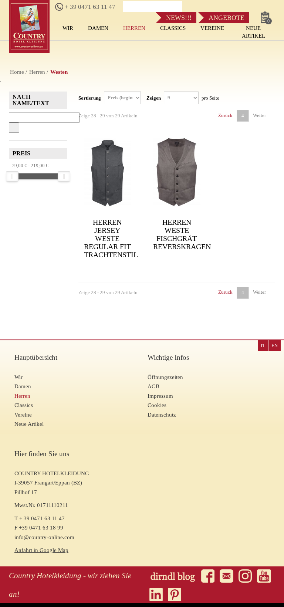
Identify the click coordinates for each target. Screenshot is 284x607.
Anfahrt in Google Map (41, 550)
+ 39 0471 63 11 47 (89, 6)
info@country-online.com (44, 537)
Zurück (225, 115)
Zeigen (182, 97)
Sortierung (90, 97)
